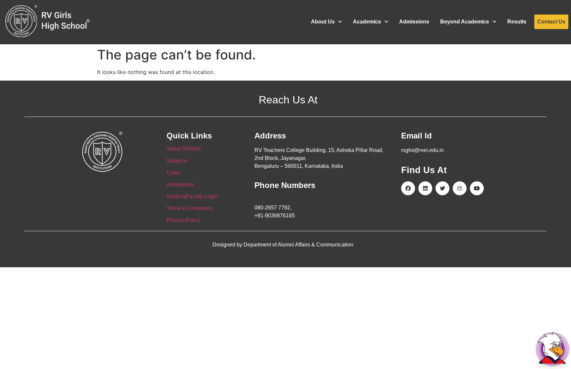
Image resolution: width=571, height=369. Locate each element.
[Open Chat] (552, 348)
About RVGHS (184, 149)
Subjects (177, 161)
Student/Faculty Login (192, 196)
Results (516, 21)
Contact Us (551, 21)
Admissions (414, 21)
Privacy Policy (183, 220)
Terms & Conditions (189, 208)
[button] (326, 22)
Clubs (173, 172)
